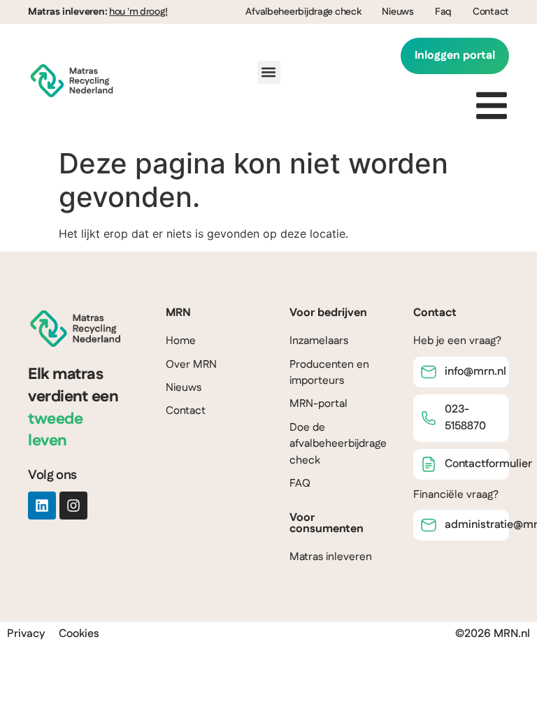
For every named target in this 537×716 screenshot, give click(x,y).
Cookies (79, 634)
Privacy (26, 634)
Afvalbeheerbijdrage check (303, 12)
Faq (443, 12)
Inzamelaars (318, 341)
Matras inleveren (330, 557)
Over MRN (191, 365)
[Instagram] (73, 506)
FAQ (299, 483)
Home (181, 341)
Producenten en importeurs (329, 373)
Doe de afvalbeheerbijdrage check (338, 444)
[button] (268, 72)
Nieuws (397, 12)
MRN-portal (318, 404)
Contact (491, 12)
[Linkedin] (42, 506)
